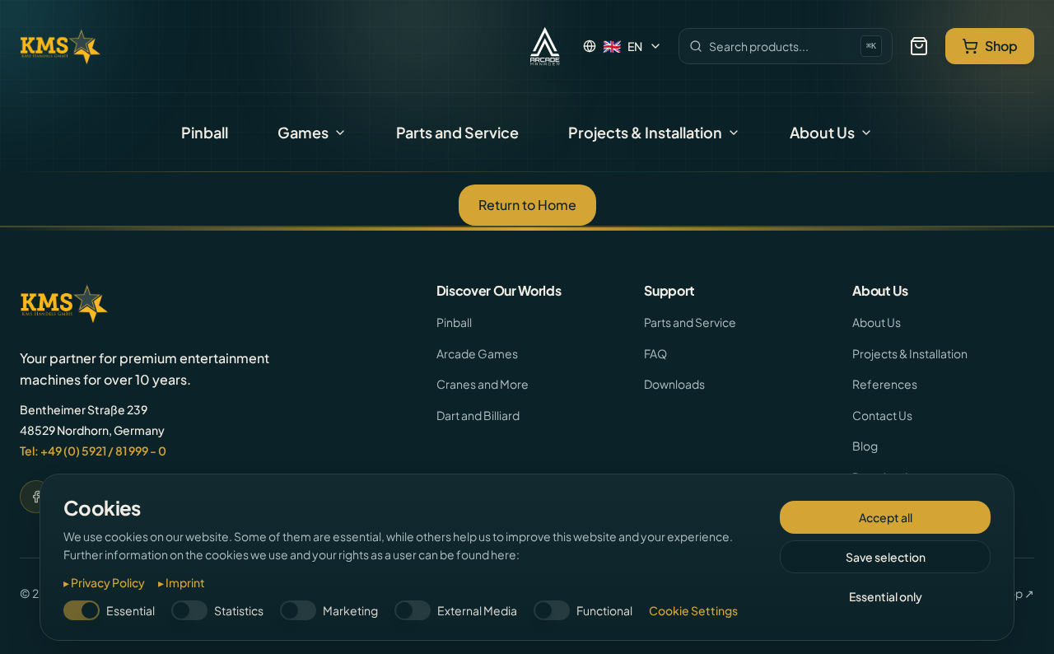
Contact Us (882, 415)
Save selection (886, 556)
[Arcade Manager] (545, 46)
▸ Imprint (181, 582)
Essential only (885, 596)
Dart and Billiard (478, 415)
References (884, 383)
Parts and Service (457, 132)
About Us (822, 132)
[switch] (81, 610)
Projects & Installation (645, 132)
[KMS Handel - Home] (60, 46)
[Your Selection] (919, 46)
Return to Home (527, 204)
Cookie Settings (693, 610)
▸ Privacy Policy (104, 582)
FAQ (655, 353)
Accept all (885, 517)
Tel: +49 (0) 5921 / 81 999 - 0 (93, 450)
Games (303, 132)
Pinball (204, 132)
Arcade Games (477, 353)
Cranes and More (482, 383)
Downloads (674, 383)
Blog (865, 445)
